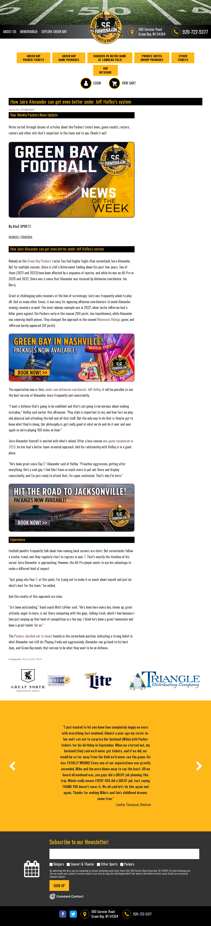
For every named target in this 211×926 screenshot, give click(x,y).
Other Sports (109, 864)
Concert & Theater (82, 864)
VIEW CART (129, 83)
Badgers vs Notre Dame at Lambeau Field (110, 58)
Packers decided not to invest (33, 636)
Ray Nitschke (105, 70)
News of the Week (32, 659)
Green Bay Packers (39, 261)
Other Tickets (183, 58)
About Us (9, 31)
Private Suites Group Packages (152, 58)
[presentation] (12, 766)
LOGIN (97, 83)
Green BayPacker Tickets (33, 58)
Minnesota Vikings (108, 319)
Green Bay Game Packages (69, 58)
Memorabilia (29, 31)
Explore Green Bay (54, 31)
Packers (129, 864)
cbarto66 (14, 109)
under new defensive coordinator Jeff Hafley (73, 389)
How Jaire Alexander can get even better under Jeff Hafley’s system (70, 101)
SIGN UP (59, 885)
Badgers (59, 864)
